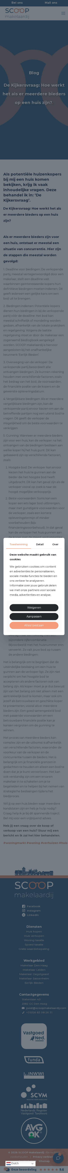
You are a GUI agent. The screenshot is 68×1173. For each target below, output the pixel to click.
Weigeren (34, 607)
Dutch (15, 1163)
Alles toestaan (34, 625)
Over (55, 544)
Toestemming (19, 544)
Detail (40, 544)
